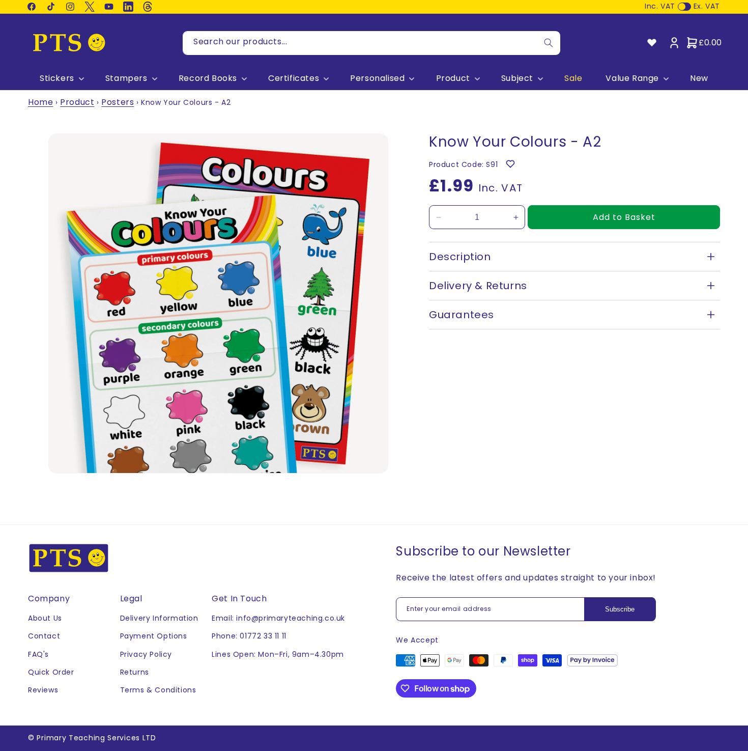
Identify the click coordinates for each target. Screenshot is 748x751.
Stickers (57, 78)
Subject (517, 78)
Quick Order (51, 672)
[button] (61, 78)
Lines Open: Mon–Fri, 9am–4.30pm (278, 654)
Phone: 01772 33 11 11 (249, 636)
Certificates (293, 78)
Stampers (126, 78)
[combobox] (371, 43)
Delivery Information (159, 618)
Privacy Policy (146, 654)
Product (453, 78)
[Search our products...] (548, 43)
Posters (117, 102)
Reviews (43, 690)
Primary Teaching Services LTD (96, 738)
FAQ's (38, 654)
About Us (45, 618)
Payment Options (153, 636)
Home (40, 102)
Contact (44, 636)
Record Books (208, 78)
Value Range (632, 78)
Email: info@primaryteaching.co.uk (278, 618)
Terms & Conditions (158, 690)
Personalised (377, 78)
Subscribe (620, 609)
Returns (134, 672)
